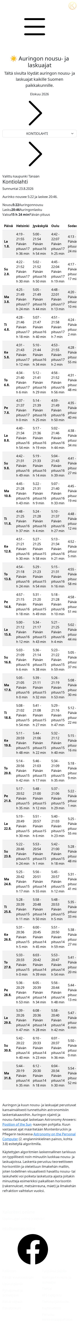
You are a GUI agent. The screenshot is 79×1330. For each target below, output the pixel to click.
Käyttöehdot (51, 1308)
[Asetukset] (34, 27)
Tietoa (46, 1288)
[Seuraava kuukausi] (35, 154)
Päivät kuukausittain (18, 1277)
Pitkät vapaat (12, 1301)
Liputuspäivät (12, 1284)
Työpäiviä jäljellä (54, 1271)
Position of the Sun (17, 1124)
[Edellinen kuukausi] (35, 113)
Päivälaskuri (11, 1308)
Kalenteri (9, 1271)
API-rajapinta (52, 1295)
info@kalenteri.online (18, 1228)
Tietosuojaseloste (55, 1301)
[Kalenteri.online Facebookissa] (32, 1249)
